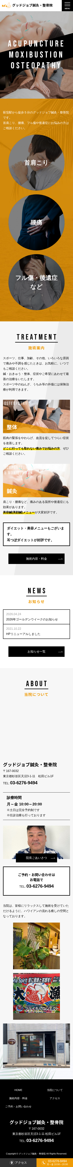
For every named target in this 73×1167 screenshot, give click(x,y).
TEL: (20, 783)
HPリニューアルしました (23, 631)
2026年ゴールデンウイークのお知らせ (32, 617)
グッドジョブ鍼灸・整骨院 (32, 5)
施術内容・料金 (36, 558)
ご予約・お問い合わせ (18, 1106)
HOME (18, 1090)
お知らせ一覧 (36, 651)
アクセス (55, 1098)
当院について (55, 1090)
